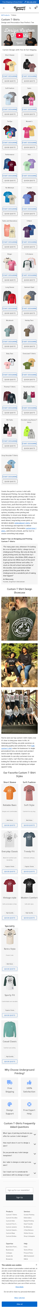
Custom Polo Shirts (12, 1224)
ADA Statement (29, 1256)
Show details (19, 1287)
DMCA (26, 1259)
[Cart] (35, 8)
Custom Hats (10, 1221)
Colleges (9, 1253)
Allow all (19, 1304)
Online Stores (28, 1233)
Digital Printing (29, 1221)
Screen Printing (29, 1215)
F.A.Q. (25, 1247)
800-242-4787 (31, 2)
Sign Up (19, 1197)
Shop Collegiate (29, 1236)
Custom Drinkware (12, 1236)
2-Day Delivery (28, 1230)
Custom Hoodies (11, 1218)
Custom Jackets (11, 1227)
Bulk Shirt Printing (12, 1247)
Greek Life (9, 1256)
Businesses (10, 1250)
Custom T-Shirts (11, 1215)
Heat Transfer (28, 1224)
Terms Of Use (28, 1250)
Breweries (9, 1259)
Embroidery (27, 1218)
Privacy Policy (28, 1253)
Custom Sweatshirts (13, 1230)
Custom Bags (10, 1233)
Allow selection (19, 1298)
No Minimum (28, 1227)
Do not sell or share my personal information (19, 1292)
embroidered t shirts (22, 523)
